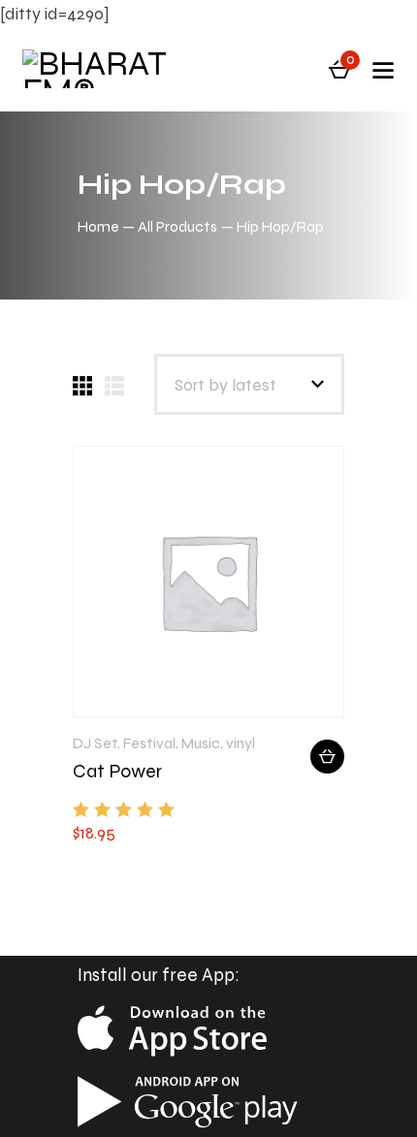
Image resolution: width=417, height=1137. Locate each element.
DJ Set (95, 743)
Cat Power (117, 771)
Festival (149, 743)
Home (98, 226)
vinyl (240, 743)
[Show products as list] (114, 385)
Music (200, 743)
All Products (177, 226)
